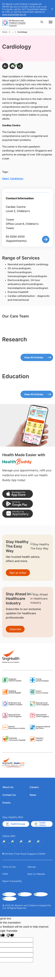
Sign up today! (17, 572)
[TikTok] (40, 843)
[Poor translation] (10, 935)
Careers (34, 787)
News (33, 794)
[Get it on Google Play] (17, 504)
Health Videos (42, 823)
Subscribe (15, 629)
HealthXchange (18, 824)
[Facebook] (5, 843)
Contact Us (9, 794)
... (12, 32)
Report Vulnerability (12, 881)
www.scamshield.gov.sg (14, 14)
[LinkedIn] (31, 843)
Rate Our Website (36, 874)
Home (4, 32)
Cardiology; (17, 178)
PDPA (5, 874)
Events (6, 802)
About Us (7, 787)
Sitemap (32, 867)
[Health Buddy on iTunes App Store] (17, 494)
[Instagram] (23, 843)
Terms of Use (9, 867)
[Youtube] (14, 843)
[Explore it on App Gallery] (17, 514)
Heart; (5, 178)
